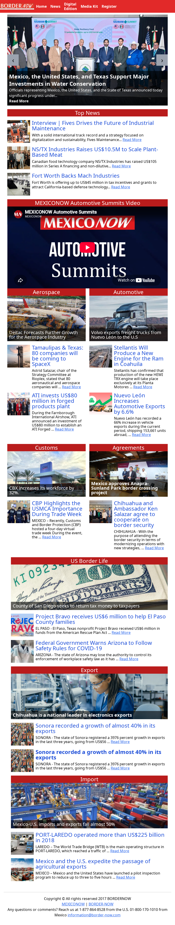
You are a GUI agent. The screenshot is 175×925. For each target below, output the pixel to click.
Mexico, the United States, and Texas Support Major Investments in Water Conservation (79, 80)
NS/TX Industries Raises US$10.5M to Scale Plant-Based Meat (95, 151)
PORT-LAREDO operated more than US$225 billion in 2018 (100, 837)
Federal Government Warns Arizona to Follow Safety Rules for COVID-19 (94, 645)
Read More (18, 100)
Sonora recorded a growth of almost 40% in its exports (95, 728)
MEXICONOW (73, 904)
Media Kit (89, 6)
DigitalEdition (70, 6)
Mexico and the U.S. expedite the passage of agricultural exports (93, 863)
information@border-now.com (94, 914)
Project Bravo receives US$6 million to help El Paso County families (101, 618)
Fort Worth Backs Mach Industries (76, 175)
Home (41, 6)
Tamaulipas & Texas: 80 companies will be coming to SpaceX (57, 356)
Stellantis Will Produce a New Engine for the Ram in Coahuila (138, 356)
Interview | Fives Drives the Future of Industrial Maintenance (93, 125)
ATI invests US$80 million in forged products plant (54, 400)
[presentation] (13, 60)
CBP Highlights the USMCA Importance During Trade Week (57, 508)
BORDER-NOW (101, 904)
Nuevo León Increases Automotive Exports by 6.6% (139, 403)
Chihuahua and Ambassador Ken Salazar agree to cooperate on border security (136, 514)
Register (109, 6)
